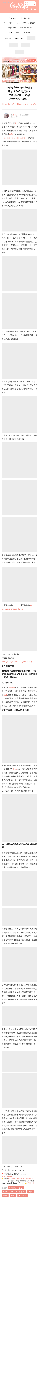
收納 (11, 134)
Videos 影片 (8, 38)
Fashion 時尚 (8, 23)
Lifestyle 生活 (11, 28)
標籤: (4, 1188)
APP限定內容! (25, 18)
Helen (15, 115)
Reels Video (19, 38)
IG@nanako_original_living (15, 138)
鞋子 (5, 1195)
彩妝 (5, 695)
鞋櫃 (13, 1195)
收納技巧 (23, 1195)
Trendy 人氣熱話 (14, 32)
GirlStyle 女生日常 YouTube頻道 (20, 1178)
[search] (35, 7)
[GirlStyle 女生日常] (19, 6)
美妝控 (12, 687)
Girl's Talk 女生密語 (26, 28)
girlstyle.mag (7, 1176)
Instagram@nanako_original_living (17, 661)
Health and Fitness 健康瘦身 (25, 23)
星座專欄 (27, 32)
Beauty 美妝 (13, 18)
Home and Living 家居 (27, 104)
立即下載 (30, 1183)
